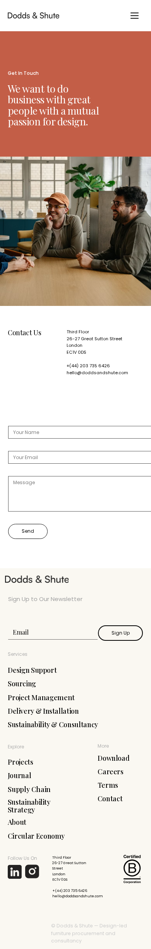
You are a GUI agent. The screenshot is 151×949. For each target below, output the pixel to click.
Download (113, 758)
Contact (110, 798)
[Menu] (134, 15)
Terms (108, 785)
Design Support (32, 670)
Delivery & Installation (43, 711)
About (17, 822)
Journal (19, 775)
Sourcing (22, 683)
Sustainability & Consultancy (53, 724)
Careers (111, 771)
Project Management (41, 697)
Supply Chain (29, 789)
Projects (20, 762)
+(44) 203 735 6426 (88, 366)
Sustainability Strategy (29, 805)
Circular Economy (36, 836)
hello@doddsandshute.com (97, 373)
